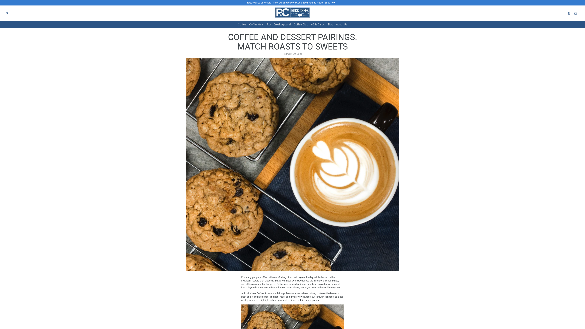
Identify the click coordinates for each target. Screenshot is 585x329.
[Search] (7, 13)
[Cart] (575, 13)
